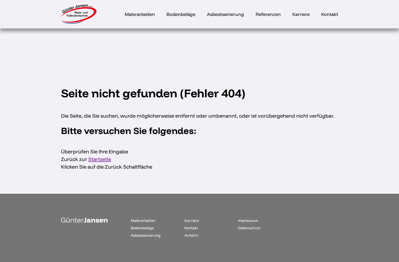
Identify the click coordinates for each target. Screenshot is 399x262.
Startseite (99, 159)
